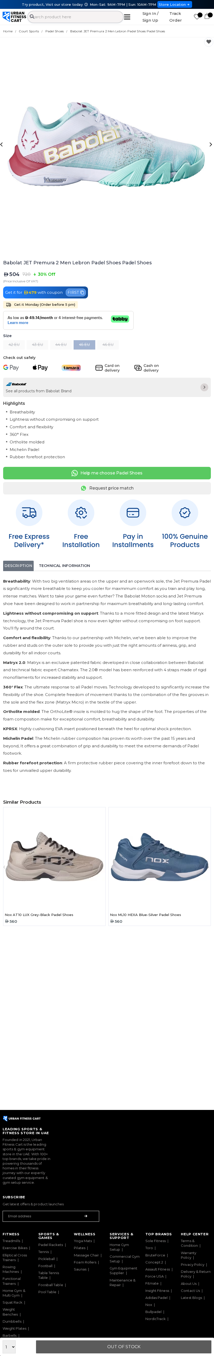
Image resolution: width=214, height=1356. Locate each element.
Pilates (79, 1248)
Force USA (154, 1276)
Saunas (80, 1269)
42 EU (14, 344)
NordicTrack (155, 1319)
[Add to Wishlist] (208, 42)
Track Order (175, 17)
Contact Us (190, 1290)
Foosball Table (50, 1285)
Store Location (172, 4)
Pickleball (46, 1259)
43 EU (37, 344)
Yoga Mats (83, 1241)
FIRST (73, 292)
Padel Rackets (50, 1245)
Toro (149, 1248)
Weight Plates (14, 1328)
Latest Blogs (191, 1298)
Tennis (43, 1252)
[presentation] (2, 144)
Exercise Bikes (15, 1248)
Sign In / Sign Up (150, 17)
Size (7, 336)
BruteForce (155, 1255)
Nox (148, 1305)
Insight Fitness (157, 1290)
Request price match (111, 488)
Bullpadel (153, 1312)
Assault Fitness (157, 1269)
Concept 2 (154, 1262)
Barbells (10, 1335)
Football (45, 1266)
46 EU (108, 344)
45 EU (84, 344)
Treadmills (11, 1241)
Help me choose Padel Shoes (111, 473)
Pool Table (47, 1292)
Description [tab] (18, 565)
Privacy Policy (192, 1264)
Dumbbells (12, 1321)
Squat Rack (12, 1302)
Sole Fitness (155, 1241)
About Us (189, 1283)
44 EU (61, 344)
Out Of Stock (123, 1346)
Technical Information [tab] (64, 565)
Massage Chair (86, 1255)
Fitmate (152, 1283)
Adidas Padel (156, 1298)
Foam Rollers (85, 1262)
